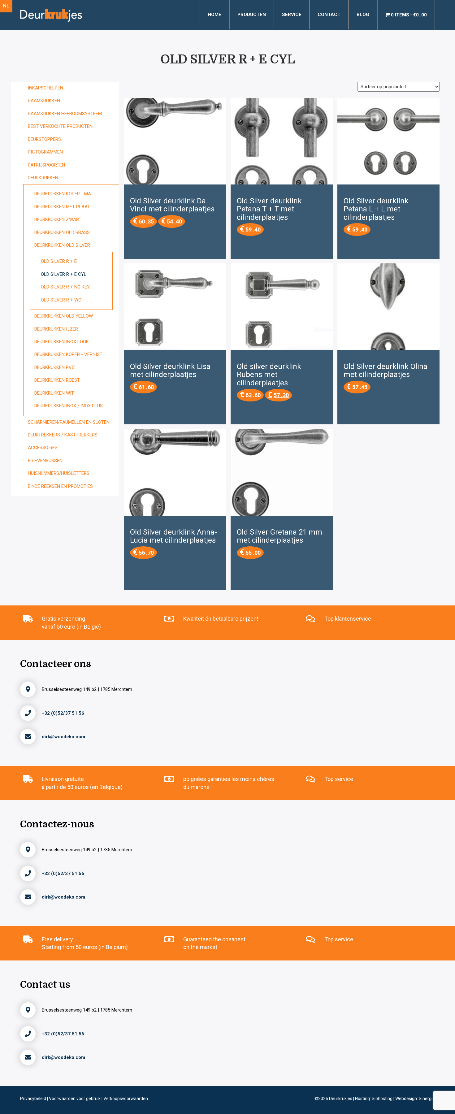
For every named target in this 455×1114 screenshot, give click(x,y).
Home (214, 14)
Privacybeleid (33, 1098)
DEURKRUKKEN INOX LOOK (61, 342)
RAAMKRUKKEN (44, 100)
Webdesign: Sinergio (415, 1098)
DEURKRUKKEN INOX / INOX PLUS (68, 406)
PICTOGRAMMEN (45, 152)
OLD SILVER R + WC (61, 300)
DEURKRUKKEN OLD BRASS (62, 232)
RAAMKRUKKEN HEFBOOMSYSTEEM (65, 113)
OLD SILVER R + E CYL (63, 274)
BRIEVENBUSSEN (45, 460)
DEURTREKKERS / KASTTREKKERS (63, 435)
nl (6, 6)
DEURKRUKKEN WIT (54, 393)
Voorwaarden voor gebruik (75, 1098)
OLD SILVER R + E (59, 261)
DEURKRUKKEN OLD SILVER (62, 245)
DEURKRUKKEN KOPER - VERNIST (68, 354)
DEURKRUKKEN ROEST (57, 380)
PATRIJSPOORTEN (46, 165)
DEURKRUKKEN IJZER (56, 329)
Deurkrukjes (341, 1098)
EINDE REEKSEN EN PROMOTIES (60, 486)
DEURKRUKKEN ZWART (57, 219)
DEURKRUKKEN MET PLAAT (62, 207)
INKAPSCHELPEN (45, 88)
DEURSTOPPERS (44, 139)
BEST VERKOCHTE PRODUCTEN (60, 126)
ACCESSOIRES (43, 447)
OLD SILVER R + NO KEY (65, 287)
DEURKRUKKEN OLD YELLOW (63, 316)
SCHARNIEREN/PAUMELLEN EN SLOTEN (69, 422)
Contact (329, 14)
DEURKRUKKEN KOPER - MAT (63, 194)
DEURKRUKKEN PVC (54, 367)
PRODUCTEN (251, 14)
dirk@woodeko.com (63, 736)
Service (291, 14)
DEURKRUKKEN (43, 177)
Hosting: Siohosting (374, 1098)
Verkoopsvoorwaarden (125, 1098)
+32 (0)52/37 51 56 (63, 713)
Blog (363, 14)
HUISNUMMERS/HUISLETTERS (58, 473)
